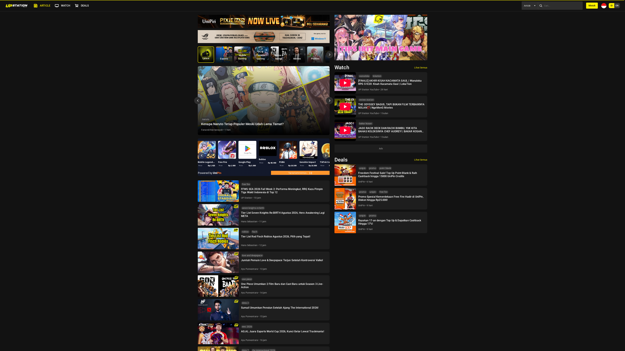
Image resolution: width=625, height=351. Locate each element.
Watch (65, 5)
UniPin (361, 181)
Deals (85, 5)
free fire (246, 184)
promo (372, 168)
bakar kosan (365, 123)
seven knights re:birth (253, 208)
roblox (245, 231)
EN (617, 5)
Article (45, 5)
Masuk (592, 5)
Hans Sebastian (249, 221)
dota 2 (245, 303)
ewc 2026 (247, 326)
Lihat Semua (420, 67)
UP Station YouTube (368, 89)
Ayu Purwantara (249, 269)
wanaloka (364, 76)
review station (366, 99)
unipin (362, 168)
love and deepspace (252, 255)
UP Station (246, 197)
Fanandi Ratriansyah (212, 130)
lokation (377, 76)
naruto (205, 119)
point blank (385, 168)
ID (612, 5)
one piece (247, 279)
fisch (254, 231)
